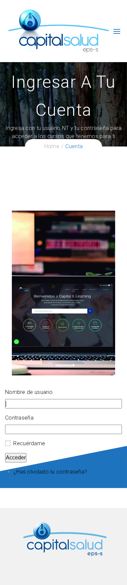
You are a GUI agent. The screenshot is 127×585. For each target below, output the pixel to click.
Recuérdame (29, 443)
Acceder (16, 457)
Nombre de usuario (28, 392)
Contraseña (19, 418)
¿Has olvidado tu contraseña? (50, 472)
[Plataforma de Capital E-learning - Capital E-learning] (58, 31)
